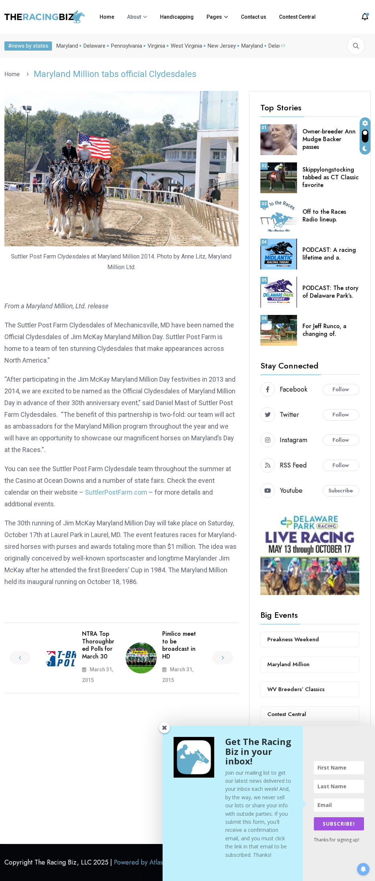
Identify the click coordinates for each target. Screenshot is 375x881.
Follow (341, 389)
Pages (214, 17)
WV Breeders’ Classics (295, 689)
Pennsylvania (126, 46)
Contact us (253, 17)
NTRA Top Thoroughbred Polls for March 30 (98, 645)
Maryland (67, 46)
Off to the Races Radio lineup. (324, 216)
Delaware (94, 46)
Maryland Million (288, 664)
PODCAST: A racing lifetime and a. (329, 254)
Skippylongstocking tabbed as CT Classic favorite (330, 177)
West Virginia (186, 46)
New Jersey (222, 46)
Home (107, 17)
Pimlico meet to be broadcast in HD (179, 645)
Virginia (156, 46)
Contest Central (297, 17)
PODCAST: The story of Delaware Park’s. (330, 292)
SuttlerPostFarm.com (116, 492)
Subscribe (340, 491)
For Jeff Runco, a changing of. (324, 330)
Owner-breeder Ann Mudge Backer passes (329, 139)
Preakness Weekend (293, 639)
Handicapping (177, 17)
